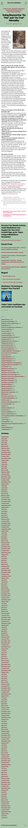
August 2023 (5, 507)
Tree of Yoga (4, 419)
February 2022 (5, 542)
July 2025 (4, 462)
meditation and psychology (9, 201)
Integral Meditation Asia (9, 276)
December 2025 (5, 452)
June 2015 (4, 700)
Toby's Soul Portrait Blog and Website (13, 282)
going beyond (13, 198)
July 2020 (4, 580)
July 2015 (4, 698)
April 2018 (4, 633)
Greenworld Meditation (7, 349)
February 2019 (5, 613)
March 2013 (4, 753)
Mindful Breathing (6, 384)
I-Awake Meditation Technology (10, 351)
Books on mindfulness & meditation (11, 327)
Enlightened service (7, 343)
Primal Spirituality (6, 404)
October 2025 (5, 456)
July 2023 (4, 509)
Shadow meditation (6, 408)
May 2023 (4, 513)
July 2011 (4, 792)
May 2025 (4, 466)
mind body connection (7, 382)
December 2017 (5, 641)
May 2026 (4, 442)
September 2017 (6, 647)
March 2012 (4, 776)
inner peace (9, 200)
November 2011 (5, 784)
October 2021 (5, 550)
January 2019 (5, 615)
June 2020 (4, 582)
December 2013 (5, 735)
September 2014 (6, 717)
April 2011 (4, 798)
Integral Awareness (6, 358)
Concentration (16, 197)
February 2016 (5, 684)
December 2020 (6, 570)
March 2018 (4, 635)
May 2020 (4, 584)
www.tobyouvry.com (11, 193)
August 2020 (5, 578)
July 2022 (4, 533)
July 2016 (4, 674)
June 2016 (4, 676)
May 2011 (4, 796)
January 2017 (5, 662)
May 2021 (4, 560)
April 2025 (4, 468)
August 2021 (4, 554)
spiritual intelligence (7, 411)
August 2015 (4, 696)
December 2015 (5, 688)
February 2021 (5, 566)
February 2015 (5, 707)
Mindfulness (4, 394)
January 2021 (5, 568)
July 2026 (4, 438)
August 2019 (4, 601)
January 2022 (5, 544)
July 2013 (4, 745)
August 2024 (5, 484)
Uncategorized (5, 421)
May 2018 (4, 631)
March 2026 (4, 446)
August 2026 (5, 436)
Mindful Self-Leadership (8, 392)
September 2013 (6, 741)
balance (10, 197)
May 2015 (4, 701)
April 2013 (4, 751)
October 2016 (5, 668)
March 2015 (4, 705)
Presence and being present (9, 402)
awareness (5, 197)
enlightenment (6, 198)
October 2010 (5, 809)
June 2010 (4, 817)
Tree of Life (4, 417)
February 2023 (5, 519)
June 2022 (4, 535)
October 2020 (5, 574)
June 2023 (4, 511)
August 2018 (4, 625)
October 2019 (5, 597)
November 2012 (5, 760)
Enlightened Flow (6, 339)
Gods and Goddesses (7, 347)
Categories (2, 316)
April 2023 (4, 515)
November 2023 (5, 501)
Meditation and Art (6, 370)
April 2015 (4, 703)
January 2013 (5, 756)
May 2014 (4, 725)
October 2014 (5, 715)
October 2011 (5, 786)
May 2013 (4, 749)
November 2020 (6, 572)
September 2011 (6, 788)
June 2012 (4, 770)
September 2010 (6, 811)
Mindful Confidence (6, 386)
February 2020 (5, 590)
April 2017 (4, 656)
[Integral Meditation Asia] (14, 311)
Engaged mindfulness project (9, 337)
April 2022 (4, 539)
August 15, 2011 (18, 23)
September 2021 (6, 552)
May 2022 (4, 537)
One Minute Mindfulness (8, 398)
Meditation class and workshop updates (12, 376)
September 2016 (6, 670)
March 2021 (4, 564)
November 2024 (5, 478)
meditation (18, 200)
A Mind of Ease (7, 8)
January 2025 (5, 474)
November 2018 (5, 619)
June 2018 (4, 629)
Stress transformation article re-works (12, 252)
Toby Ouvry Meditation (14, 2)
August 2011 (4, 790)
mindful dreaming (6, 388)
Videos (3, 425)
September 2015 (6, 694)
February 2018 (5, 637)
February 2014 (5, 731)
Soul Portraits (5, 409)
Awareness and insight (18, 8)
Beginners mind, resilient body (9, 323)
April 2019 (4, 609)
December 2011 (5, 782)
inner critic (19, 198)
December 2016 (5, 664)
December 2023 (5, 499)
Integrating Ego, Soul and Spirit (10, 364)
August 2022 (5, 531)
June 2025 (4, 464)
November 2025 (5, 454)
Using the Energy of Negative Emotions (12, 423)
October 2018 (5, 621)
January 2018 (5, 639)
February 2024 (5, 495)
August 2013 (4, 743)
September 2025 (6, 458)
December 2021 (5, 546)
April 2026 (4, 444)
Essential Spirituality (7, 345)
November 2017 (5, 643)
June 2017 (4, 652)
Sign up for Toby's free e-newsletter (11, 240)
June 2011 (4, 794)
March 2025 (4, 470)
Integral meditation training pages (11, 362)
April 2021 (4, 562)
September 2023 (6, 505)
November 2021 (5, 548)
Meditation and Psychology (14, 10)
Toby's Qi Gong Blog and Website (11, 279)
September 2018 (6, 623)
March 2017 (4, 658)
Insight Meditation (6, 356)
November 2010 (5, 807)
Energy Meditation (6, 335)
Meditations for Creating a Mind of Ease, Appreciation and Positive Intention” (13, 185)
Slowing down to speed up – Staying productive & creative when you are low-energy (12, 262)
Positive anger (5, 400)
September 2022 (6, 529)
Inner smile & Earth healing (8, 353)
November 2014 (5, 713)
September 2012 (6, 764)
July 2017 (4, 650)
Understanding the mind (11, 203)
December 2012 (5, 758)
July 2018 (4, 627)
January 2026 (5, 450)
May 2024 (4, 489)
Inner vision (4, 355)
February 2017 (5, 660)
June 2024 (4, 488)
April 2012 (4, 774)
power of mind (19, 201)
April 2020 (4, 586)
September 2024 (6, 482)
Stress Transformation (7, 413)
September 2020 (6, 576)
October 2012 (5, 762)
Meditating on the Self (7, 368)
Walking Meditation (6, 427)
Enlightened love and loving (9, 341)
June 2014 (4, 723)
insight (14, 200)
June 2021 (4, 558)
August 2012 (4, 766)
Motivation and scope (7, 396)
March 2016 (4, 682)
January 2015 (5, 709)
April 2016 (4, 680)
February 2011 (5, 802)
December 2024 (5, 476)
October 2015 (5, 692)
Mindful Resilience (6, 390)
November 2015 (5, 690)
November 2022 (5, 525)
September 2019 (6, 599)
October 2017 (5, 645)
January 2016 (5, 686)
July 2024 (4, 486)
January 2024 (5, 497)
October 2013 (5, 739)
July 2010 (4, 815)
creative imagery (6, 333)
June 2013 (4, 747)
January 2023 (5, 521)
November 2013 (5, 737)
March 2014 (4, 729)
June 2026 (4, 440)
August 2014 (4, 719)
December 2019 (5, 594)
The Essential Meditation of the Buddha (12, 415)
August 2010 (5, 813)
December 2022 (5, 523)
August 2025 (5, 460)
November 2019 (5, 595)
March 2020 (4, 588)
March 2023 (4, 517)
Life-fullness (4, 366)
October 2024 (5, 480)
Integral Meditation (6, 360)
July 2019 (4, 603)
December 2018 (5, 617)
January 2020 (5, 592)
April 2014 (4, 727)
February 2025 (5, 472)
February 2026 (5, 448)
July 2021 (4, 556)
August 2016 (4, 672)
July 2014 (4, 721)
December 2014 (5, 711)
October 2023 (5, 503)
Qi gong (3, 406)
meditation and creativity (8, 372)
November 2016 (5, 666)
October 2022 (5, 527)
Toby (10, 23)
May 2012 (4, 772)
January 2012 (5, 780)
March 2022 (4, 541)
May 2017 (4, 654)
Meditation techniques (14, 11)
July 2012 (4, 768)
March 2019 (4, 611)
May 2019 (4, 607)
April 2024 (4, 491)
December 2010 (5, 806)
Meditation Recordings (7, 378)
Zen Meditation (5, 429)
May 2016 (4, 678)
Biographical (5, 325)
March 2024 (4, 493)
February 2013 (5, 754)
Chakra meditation (6, 329)
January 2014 (5, 733)
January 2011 (5, 804)
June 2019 (4, 605)
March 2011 (4, 800)
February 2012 (5, 778)
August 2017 (4, 648)
